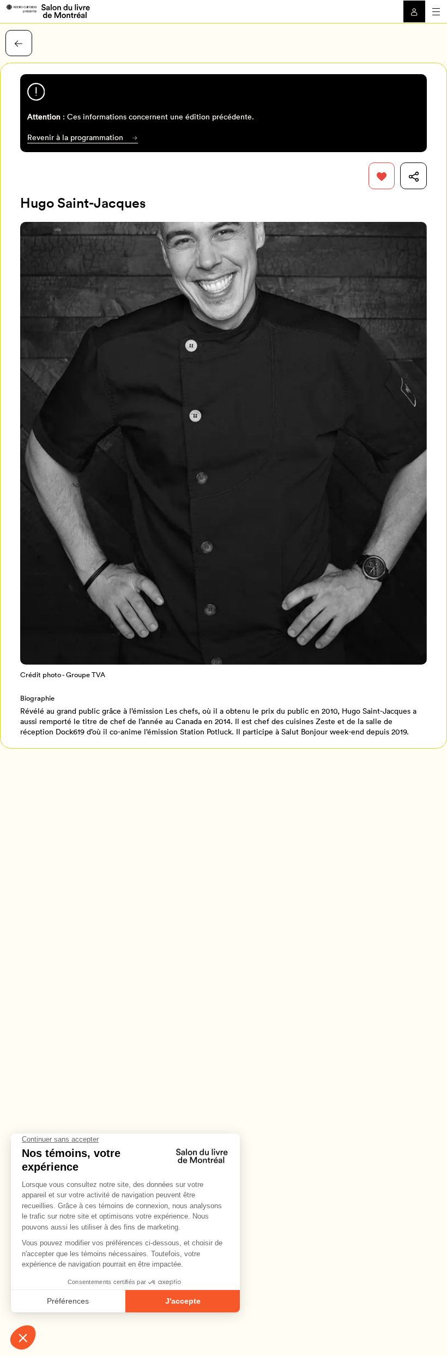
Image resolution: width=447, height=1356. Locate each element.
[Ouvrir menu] (436, 11)
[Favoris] (382, 175)
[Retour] (18, 43)
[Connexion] (414, 11)
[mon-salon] (47, 10)
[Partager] (413, 175)
